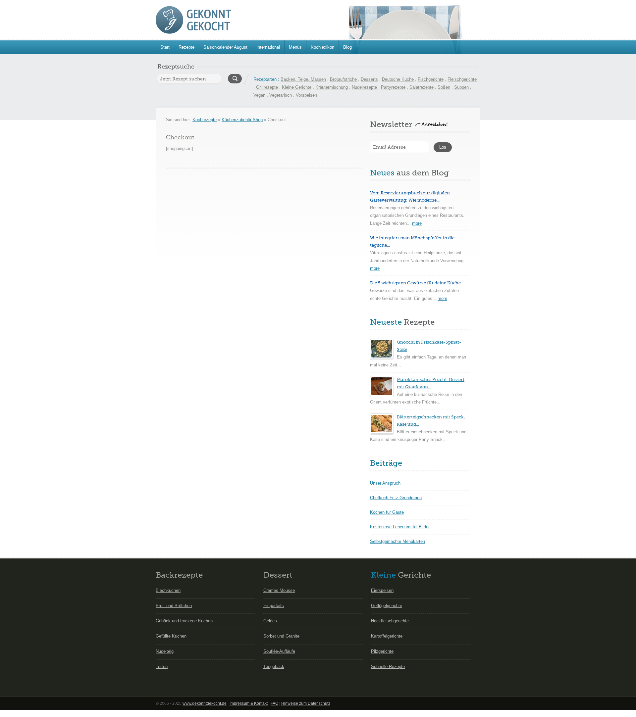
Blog (347, 47)
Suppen (461, 87)
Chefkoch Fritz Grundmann (396, 497)
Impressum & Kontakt (249, 703)
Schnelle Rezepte (388, 666)
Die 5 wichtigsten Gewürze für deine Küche (415, 282)
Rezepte (186, 47)
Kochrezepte (204, 119)
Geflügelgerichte (386, 605)
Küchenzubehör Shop (242, 119)
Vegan (259, 95)
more (417, 223)
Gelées (270, 620)
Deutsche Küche (398, 79)
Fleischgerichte (462, 79)
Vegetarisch (280, 95)
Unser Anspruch (385, 483)
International (268, 47)
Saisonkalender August (225, 47)
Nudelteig (165, 651)
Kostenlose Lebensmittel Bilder (400, 526)
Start (165, 47)
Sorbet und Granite (281, 636)
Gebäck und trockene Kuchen (184, 620)
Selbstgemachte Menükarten (397, 541)
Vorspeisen (306, 95)
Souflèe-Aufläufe (279, 651)
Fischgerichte (431, 79)
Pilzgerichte (382, 651)
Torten (162, 666)
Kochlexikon (322, 47)
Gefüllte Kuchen (171, 636)
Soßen (444, 87)
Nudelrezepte (364, 87)
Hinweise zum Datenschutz (305, 703)
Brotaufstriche (343, 79)
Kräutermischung (331, 87)
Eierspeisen (382, 590)
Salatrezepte (421, 87)
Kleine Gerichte (296, 87)
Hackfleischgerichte (390, 620)
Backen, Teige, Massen (303, 79)
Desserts (369, 79)
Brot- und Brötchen (174, 605)
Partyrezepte (393, 87)
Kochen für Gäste (387, 512)
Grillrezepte (267, 87)
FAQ (274, 703)
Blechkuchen (168, 590)
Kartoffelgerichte (386, 636)
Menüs (295, 47)
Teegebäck (273, 666)
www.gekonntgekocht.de (205, 703)
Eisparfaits (273, 605)
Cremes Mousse (279, 590)
